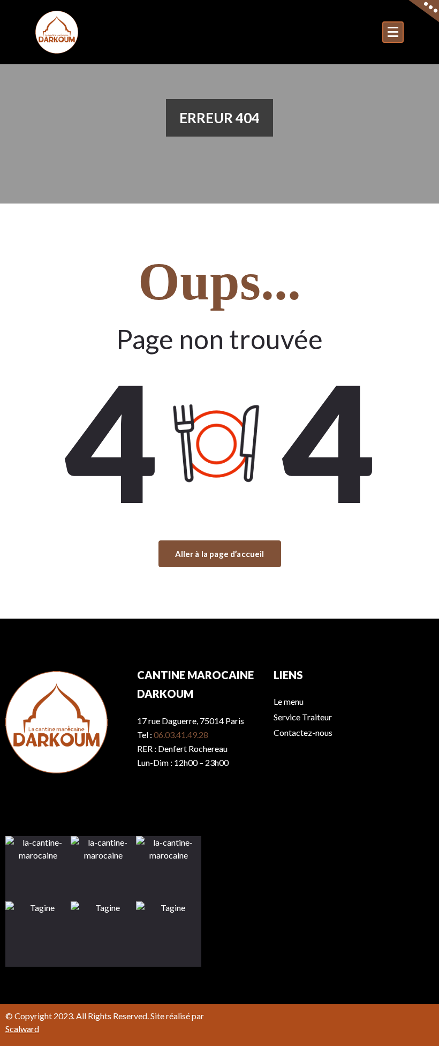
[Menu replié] (393, 32)
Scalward (22, 1029)
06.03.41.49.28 (181, 734)
